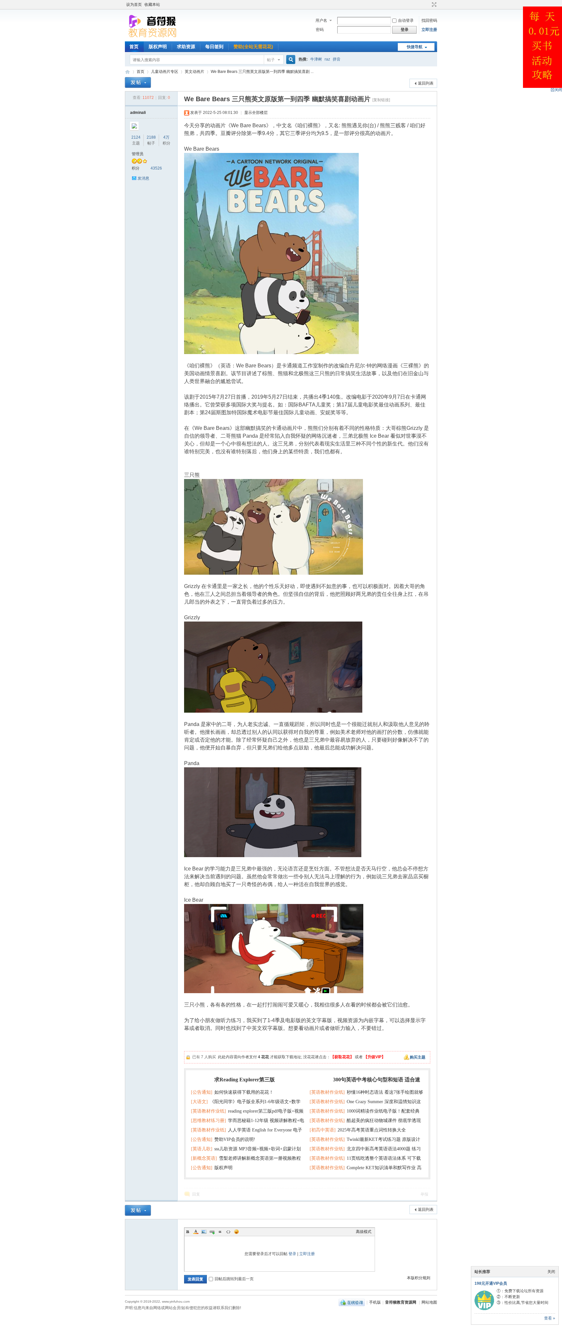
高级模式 (363, 1231)
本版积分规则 (418, 1278)
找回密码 (429, 20)
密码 (320, 29)
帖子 (271, 60)
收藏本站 (152, 4)
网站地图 (429, 1302)
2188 (151, 137)
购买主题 (417, 1057)
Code (228, 1231)
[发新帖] (138, 82)
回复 (196, 1194)
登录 (292, 1254)
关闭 (551, 1271)
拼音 (337, 59)
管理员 (137, 154)
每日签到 (214, 46)
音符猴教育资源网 (127, 71)
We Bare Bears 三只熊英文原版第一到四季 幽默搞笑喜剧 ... (262, 71)
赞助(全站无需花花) (253, 46)
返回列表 (426, 83)
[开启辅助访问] (428, 4)
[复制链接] (381, 100)
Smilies (236, 1231)
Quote (220, 1231)
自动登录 (406, 20)
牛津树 (316, 59)
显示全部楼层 (256, 112)
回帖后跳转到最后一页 (234, 1279)
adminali (138, 112)
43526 (156, 168)
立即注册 (429, 29)
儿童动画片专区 (164, 71)
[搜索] (290, 59)
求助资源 (186, 46)
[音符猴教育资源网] (154, 37)
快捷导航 (414, 47)
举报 (424, 1194)
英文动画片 (194, 71)
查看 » (549, 1318)
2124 (135, 137)
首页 (134, 46)
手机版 (375, 1302)
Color (196, 1231)
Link (212, 1231)
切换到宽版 (433, 4)
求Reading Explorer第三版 (244, 1079)
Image (204, 1231)
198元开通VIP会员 (491, 1283)
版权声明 (158, 46)
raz (327, 59)
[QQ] (352, 1302)
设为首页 (134, 4)
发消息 (143, 178)
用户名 (321, 20)
